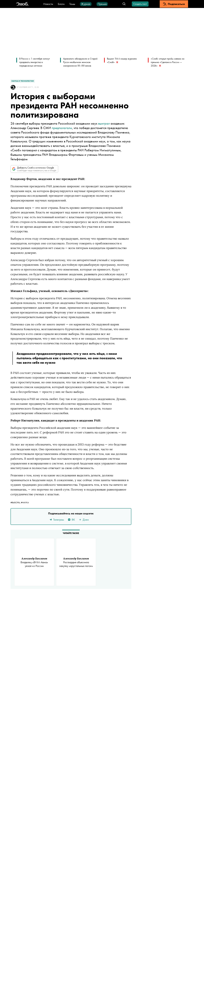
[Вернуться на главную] (22, 4)
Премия (102, 4)
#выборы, (16, 502)
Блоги (61, 4)
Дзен (86, 519)
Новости (48, 4)
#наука (25, 502)
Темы (72, 4)
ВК (73, 519)
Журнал (85, 4)
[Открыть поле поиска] (124, 4)
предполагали (62, 128)
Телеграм (58, 519)
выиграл (104, 123)
